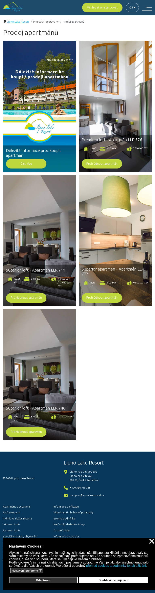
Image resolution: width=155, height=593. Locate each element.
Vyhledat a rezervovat (102, 7)
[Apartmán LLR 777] (115, 240)
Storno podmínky (64, 518)
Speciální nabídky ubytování (20, 536)
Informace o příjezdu (66, 507)
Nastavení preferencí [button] (27, 570)
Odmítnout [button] (43, 580)
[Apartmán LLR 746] (39, 374)
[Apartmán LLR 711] (39, 240)
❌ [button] (152, 541)
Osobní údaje (61, 530)
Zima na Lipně (11, 530)
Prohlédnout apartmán (101, 163)
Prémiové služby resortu (17, 518)
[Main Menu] (147, 8)
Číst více (26, 163)
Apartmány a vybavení (16, 507)
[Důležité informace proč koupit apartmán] (39, 106)
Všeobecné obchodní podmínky (73, 512)
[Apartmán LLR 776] (115, 106)
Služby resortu (11, 512)
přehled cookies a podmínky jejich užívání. (116, 565)
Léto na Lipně (11, 524)
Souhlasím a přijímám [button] (113, 580)
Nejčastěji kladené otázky (69, 524)
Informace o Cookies (66, 536)
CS (131, 7)
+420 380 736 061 (80, 488)
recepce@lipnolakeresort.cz (87, 495)
